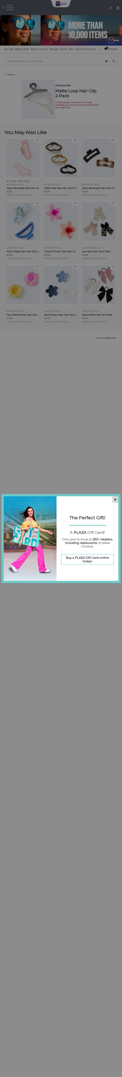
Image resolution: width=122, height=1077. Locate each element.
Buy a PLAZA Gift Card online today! (87, 559)
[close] (115, 499)
